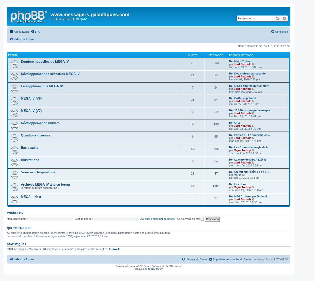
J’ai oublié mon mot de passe (157, 218)
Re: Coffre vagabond (242, 98)
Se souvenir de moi (189, 218)
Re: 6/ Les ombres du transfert (248, 85)
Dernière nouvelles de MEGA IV (45, 61)
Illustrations (30, 160)
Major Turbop (242, 150)
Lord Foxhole (242, 64)
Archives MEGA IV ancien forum (45, 184)
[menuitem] (36, 32)
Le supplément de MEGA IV (42, 86)
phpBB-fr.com (155, 268)
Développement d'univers (40, 123)
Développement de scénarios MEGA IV (50, 74)
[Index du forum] (29, 16)
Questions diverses (35, 135)
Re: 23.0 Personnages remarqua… (251, 110)
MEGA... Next (31, 197)
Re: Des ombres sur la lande (247, 73)
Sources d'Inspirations (38, 172)
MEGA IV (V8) (31, 98)
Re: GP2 (234, 122)
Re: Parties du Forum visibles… (249, 134)
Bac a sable (29, 147)
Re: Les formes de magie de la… (250, 147)
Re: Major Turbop (240, 61)
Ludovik (114, 249)
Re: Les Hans (237, 184)
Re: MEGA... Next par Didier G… (249, 196)
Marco (237, 174)
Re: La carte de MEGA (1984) (247, 159)
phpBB (137, 266)
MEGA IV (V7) (31, 111)
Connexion (15, 213)
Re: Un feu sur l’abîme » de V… (249, 171)
